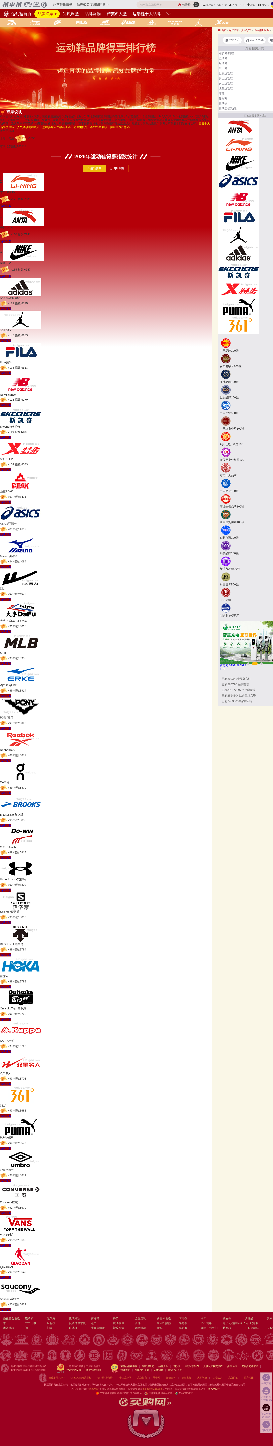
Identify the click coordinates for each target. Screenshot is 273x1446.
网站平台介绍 (175, 1370)
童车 (159, 1328)
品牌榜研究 (148, 1366)
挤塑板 (227, 1328)
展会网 (156, 1377)
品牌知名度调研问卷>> (93, 4)
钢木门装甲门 (209, 1328)
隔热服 (183, 1328)
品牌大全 (163, 1366)
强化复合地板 (11, 1318)
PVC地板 (206, 1323)
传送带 (95, 1318)
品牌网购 (93, 14)
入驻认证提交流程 (213, 1366)
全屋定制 (140, 1318)
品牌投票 (45, 14)
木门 (6, 1323)
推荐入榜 (232, 1366)
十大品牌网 (125, 1377)
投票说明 (14, 111)
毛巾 (94, 1323)
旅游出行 (186, 1377)
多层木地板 (164, 1318)
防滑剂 (183, 1318)
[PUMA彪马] (238, 306)
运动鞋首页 (20, 14)
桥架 (116, 1318)
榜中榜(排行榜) (105, 1377)
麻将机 (51, 1323)
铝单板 (29, 1318)
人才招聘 (158, 1370)
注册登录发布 (191, 1366)
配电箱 (254, 1323)
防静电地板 (98, 1328)
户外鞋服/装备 (261, 30)
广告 (222, 669)
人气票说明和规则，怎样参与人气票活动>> (44, 127)
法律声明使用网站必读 (160, 1393)
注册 (242, 4)
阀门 (28, 1328)
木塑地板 (8, 1328)
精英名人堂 (117, 14)
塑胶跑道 (118, 1328)
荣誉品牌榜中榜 (129, 1366)
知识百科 (171, 1377)
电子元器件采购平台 (235, 1323)
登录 (234, 4)
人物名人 (217, 1377)
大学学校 (202, 1377)
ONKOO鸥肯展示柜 (81, 1377)
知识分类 (222, 4)
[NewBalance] (238, 198)
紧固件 (227, 1318)
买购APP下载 (142, 1370)
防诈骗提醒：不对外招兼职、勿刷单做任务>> (102, 127)
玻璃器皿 (118, 1323)
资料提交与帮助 (249, 1366)
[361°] (238, 324)
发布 (252, 4)
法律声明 (125, 1370)
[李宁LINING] (238, 144)
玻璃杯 (73, 1328)
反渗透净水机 (77, 1323)
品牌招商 (142, 1377)
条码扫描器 (164, 1323)
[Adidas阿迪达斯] (238, 252)
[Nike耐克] (238, 162)
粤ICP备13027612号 (131, 1393)
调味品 (249, 1318)
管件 (137, 1323)
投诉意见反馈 (74, 1370)
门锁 (50, 1328)
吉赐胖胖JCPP (57, 1377)
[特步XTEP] (238, 288)
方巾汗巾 (30, 1323)
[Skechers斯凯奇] (238, 270)
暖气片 (51, 1318)
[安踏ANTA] (238, 126)
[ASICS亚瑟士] (238, 180)
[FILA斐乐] (238, 216)
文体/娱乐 (246, 30)
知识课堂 (71, 14)
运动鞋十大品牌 (147, 14)
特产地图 (249, 1377)
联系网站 (214, 1388)
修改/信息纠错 (93, 1370)
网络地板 (140, 1328)
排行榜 (176, 1366)
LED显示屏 (252, 1328)
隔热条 (183, 1323)
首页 (223, 30)
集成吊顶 (74, 1318)
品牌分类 (211, 4)
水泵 (203, 1318)
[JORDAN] (238, 234)
